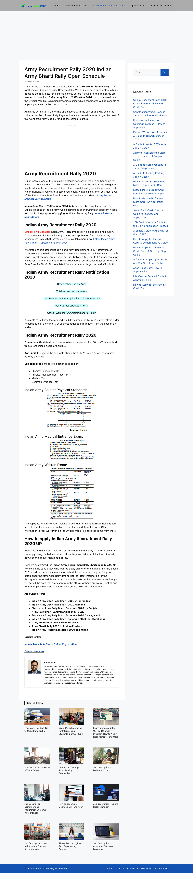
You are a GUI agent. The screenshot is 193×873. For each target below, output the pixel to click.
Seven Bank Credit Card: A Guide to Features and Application (148, 214)
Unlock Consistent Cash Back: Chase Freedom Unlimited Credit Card (150, 104)
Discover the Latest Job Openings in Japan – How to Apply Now (149, 124)
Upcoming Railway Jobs (54, 242)
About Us (119, 868)
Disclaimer (146, 868)
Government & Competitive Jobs (108, 5)
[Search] (165, 72)
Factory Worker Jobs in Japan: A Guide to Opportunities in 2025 (150, 136)
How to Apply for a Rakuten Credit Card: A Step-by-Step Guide (149, 251)
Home (57, 5)
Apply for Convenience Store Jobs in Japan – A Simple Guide (149, 156)
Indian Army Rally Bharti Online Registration (50, 644)
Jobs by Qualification (161, 5)
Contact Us (132, 868)
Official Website (34, 651)
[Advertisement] (96, 36)
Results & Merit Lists (76, 5)
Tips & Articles (137, 5)
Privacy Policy (162, 868)
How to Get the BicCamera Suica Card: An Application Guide (148, 202)
